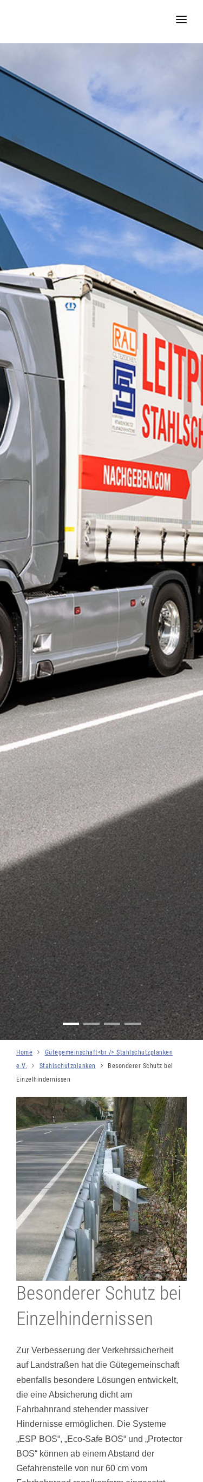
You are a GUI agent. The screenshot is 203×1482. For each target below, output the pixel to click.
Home (24, 1052)
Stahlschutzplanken (68, 1066)
